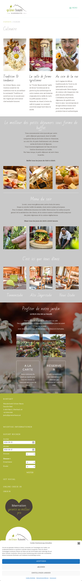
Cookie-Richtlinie (30, 578)
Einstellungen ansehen (41, 573)
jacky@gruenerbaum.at (12, 415)
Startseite (7, 22)
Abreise (6, 446)
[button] (79, 543)
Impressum (53, 578)
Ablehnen (41, 567)
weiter (29, 472)
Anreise (6, 439)
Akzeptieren (41, 561)
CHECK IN (6, 491)
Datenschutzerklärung (42, 578)
